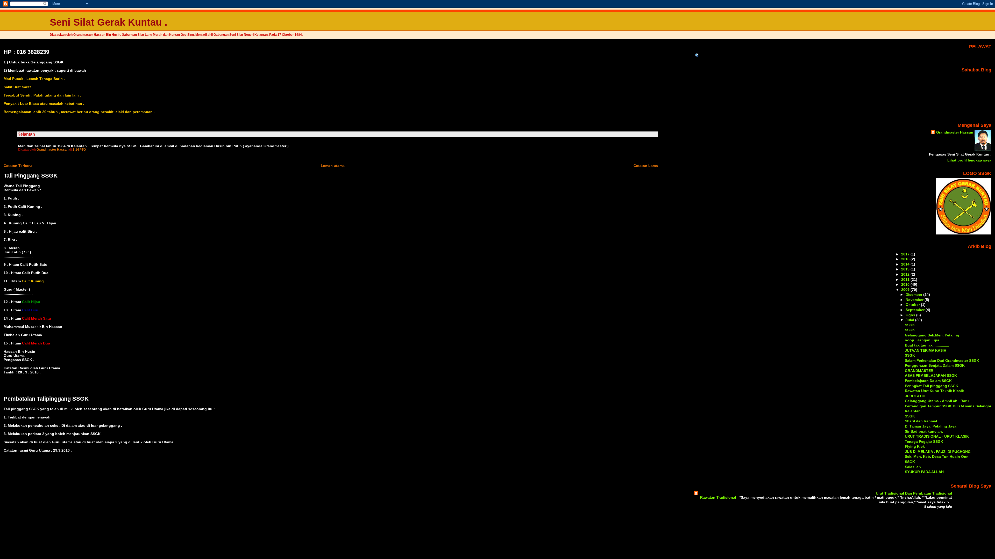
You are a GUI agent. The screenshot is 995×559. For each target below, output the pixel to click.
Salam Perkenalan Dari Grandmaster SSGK (942, 360)
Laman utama (333, 166)
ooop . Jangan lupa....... (926, 340)
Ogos (911, 315)
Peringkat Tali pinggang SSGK (931, 386)
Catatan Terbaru (18, 166)
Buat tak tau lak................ (927, 345)
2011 (906, 279)
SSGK (910, 325)
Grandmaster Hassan (954, 132)
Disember (914, 294)
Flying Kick (915, 446)
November (915, 300)
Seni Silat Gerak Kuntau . (108, 22)
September (916, 310)
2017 (906, 254)
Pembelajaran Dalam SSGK (928, 381)
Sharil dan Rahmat (921, 421)
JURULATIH (915, 396)
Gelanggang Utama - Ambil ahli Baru (937, 401)
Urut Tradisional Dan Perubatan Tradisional (914, 493)
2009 (906, 290)
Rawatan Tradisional (718, 497)
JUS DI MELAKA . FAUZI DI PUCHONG (938, 452)
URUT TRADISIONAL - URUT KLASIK (937, 436)
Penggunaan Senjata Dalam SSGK (935, 365)
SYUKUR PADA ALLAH (924, 472)
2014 (906, 264)
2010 (906, 284)
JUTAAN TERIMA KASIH (925, 350)
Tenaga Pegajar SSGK (924, 441)
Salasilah (913, 467)
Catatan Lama (646, 166)
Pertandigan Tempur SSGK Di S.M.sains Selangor (948, 406)
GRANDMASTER (919, 371)
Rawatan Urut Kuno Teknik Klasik (934, 391)
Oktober (913, 305)
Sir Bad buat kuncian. (924, 431)
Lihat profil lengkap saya (969, 160)
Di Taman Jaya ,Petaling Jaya (930, 426)
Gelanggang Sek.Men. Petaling (932, 335)
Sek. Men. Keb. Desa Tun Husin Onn (937, 456)
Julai (910, 320)
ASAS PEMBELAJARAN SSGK (931, 375)
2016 (906, 259)
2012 (906, 274)
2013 (906, 269)
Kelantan (913, 411)
